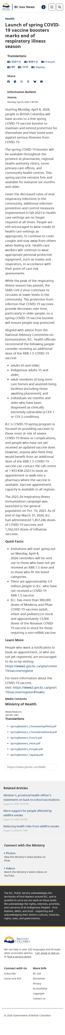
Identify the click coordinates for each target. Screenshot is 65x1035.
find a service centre (19, 956)
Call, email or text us (47, 953)
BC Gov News (24, 7)
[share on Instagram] (22, 82)
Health (10, 19)
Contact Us (39, 998)
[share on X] (15, 82)
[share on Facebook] (9, 82)
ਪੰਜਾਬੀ (25, 67)
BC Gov (37, 973)
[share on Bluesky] (35, 82)
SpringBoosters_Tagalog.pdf (26, 754)
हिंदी (13, 67)
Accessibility (40, 988)
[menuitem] (18, 973)
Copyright (38, 993)
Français (50, 61)
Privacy (37, 983)
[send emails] (42, 82)
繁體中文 (33, 61)
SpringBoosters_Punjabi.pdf (26, 749)
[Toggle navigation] (51, 7)
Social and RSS (12, 978)
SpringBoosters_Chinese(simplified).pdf (33, 726)
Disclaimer (39, 978)
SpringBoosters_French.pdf (26, 737)
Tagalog (40, 67)
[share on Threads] (29, 82)
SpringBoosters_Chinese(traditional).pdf (33, 732)
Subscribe (10, 973)
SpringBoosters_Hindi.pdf (25, 743)
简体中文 (16, 61)
